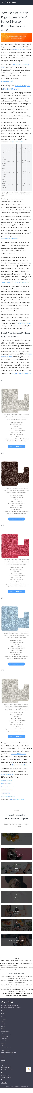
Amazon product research (7, 787)
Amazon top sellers (7, 774)
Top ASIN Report (5, 1065)
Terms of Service (5, 1041)
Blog (2, 1062)
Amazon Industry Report (7, 1069)
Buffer (21, 960)
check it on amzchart (16, 446)
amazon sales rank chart (9, 239)
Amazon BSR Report (6, 1067)
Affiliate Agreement (6, 1034)
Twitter (2, 960)
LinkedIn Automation (6, 1077)
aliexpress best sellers (19, 765)
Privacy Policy (4, 1038)
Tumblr (12, 960)
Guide (2, 1058)
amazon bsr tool (7, 81)
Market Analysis (22, 85)
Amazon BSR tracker (22, 282)
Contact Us (3, 1043)
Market (3, 1024)
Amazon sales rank (18, 50)
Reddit (7, 960)
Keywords (3, 1019)
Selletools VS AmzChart (7, 790)
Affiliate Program (5, 1031)
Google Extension (5, 1050)
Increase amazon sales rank (8, 796)
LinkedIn (26, 960)
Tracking (3, 1026)
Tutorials (3, 1060)
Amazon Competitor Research (8, 1052)
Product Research (11, 88)
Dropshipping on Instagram (21, 373)
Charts (2, 1021)
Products (3, 1017)
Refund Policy (4, 1036)
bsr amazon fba (17, 142)
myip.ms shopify (7, 282)
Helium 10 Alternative (6, 1048)
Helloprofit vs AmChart (6, 780)
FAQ (2, 1045)
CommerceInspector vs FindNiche (16, 799)
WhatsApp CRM (5, 1075)
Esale (2, 1080)
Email (16, 960)
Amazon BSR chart (5, 793)
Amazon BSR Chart (24, 323)
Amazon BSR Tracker (18, 754)
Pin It (31, 960)
